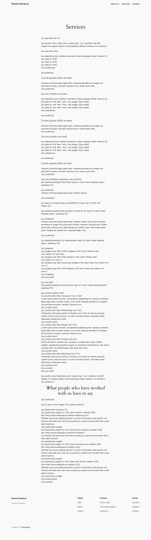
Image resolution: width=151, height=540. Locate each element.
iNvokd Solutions (20, 3)
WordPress (26, 527)
